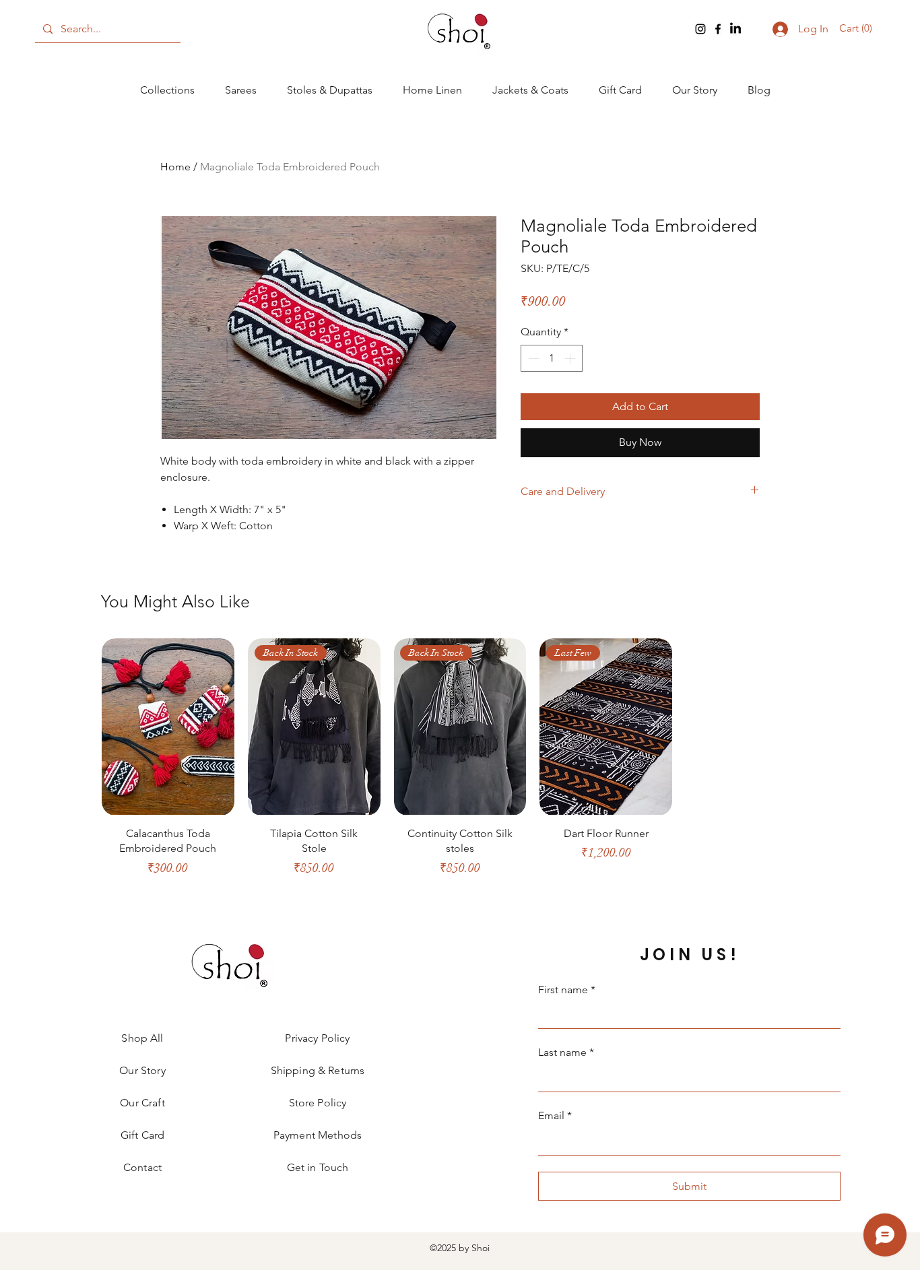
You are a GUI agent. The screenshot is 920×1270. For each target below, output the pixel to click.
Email (555, 1115)
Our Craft (142, 1102)
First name (566, 989)
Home (175, 166)
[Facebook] (718, 29)
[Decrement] (532, 358)
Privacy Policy (317, 1038)
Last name (566, 1052)
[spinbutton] (551, 358)
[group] (460, 764)
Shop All (142, 1038)
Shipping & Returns (318, 1070)
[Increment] (571, 358)
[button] (857, 28)
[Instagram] (700, 29)
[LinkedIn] (735, 29)
